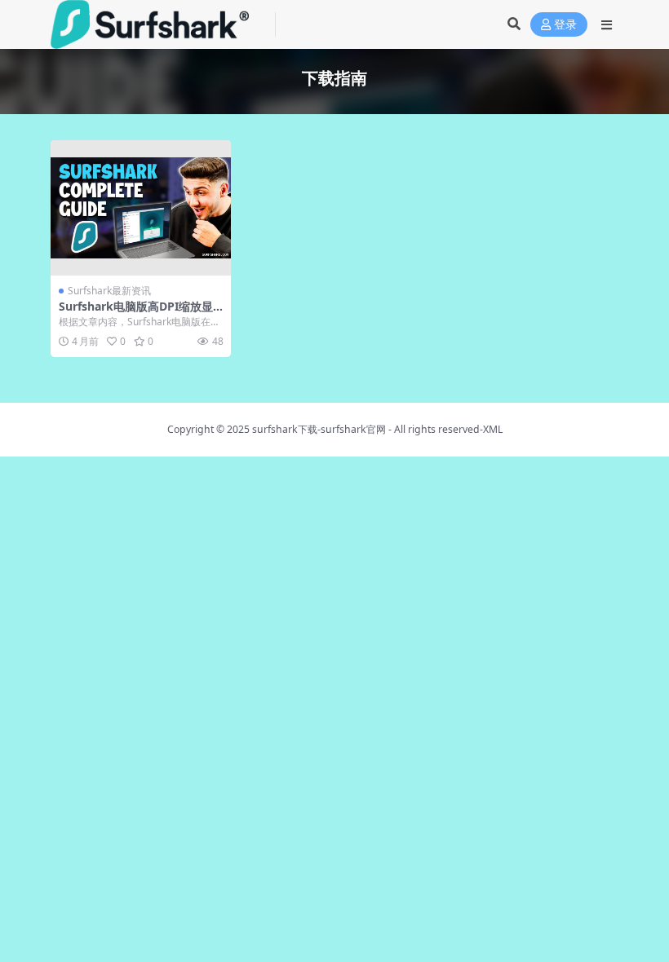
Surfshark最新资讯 (109, 291)
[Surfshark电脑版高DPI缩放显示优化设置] (141, 208)
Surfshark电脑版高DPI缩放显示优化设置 (136, 313)
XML (493, 429)
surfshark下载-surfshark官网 (319, 429)
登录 (565, 25)
